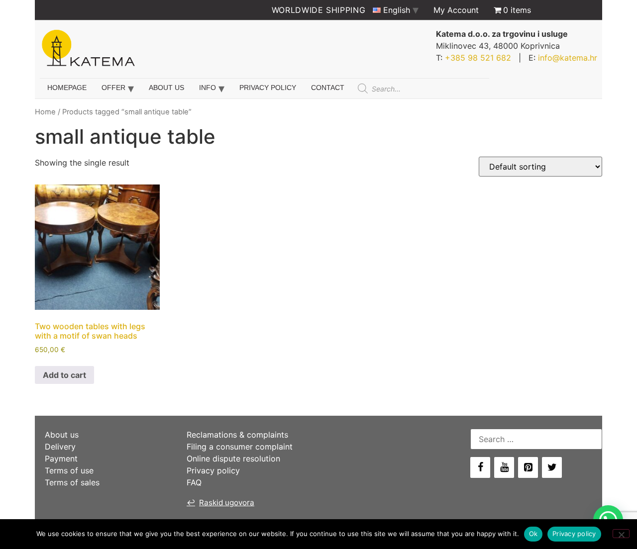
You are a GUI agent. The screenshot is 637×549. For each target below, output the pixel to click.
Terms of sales (72, 482)
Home (45, 111)
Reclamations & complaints (237, 435)
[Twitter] (552, 467)
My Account (456, 10)
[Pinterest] (528, 467)
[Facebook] (480, 467)
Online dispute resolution (233, 458)
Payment (61, 458)
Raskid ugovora (220, 502)
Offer (113, 88)
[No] (621, 533)
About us (166, 88)
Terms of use (69, 470)
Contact (327, 88)
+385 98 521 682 (478, 58)
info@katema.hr (567, 58)
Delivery (60, 447)
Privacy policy (267, 88)
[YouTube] (504, 467)
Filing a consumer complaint (240, 447)
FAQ (194, 482)
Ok (533, 534)
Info (207, 88)
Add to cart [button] (64, 375)
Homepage (67, 88)
